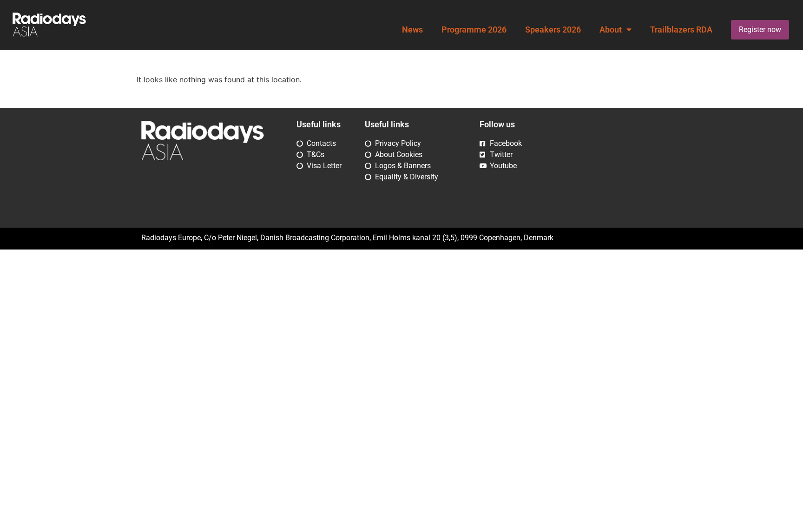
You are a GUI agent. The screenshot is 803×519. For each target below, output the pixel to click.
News (412, 29)
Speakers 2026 (553, 29)
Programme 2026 (474, 29)
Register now (760, 29)
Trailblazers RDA (681, 29)
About (610, 29)
